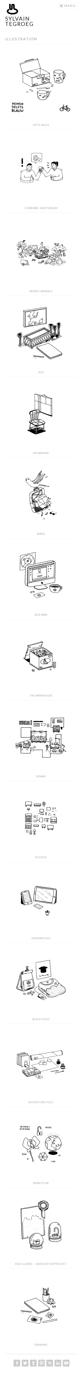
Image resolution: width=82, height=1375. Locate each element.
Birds (41, 533)
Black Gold (41, 1019)
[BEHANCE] (49, 1363)
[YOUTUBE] (65, 1363)
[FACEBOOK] (16, 1363)
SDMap (41, 776)
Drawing (41, 1344)
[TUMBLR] (33, 1363)
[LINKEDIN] (57, 1363)
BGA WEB (41, 614)
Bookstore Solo (41, 1102)
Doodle (41, 857)
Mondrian (41, 453)
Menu (69, 5)
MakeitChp (41, 1183)
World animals (41, 291)
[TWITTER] (24, 1363)
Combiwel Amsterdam (41, 208)
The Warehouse (41, 695)
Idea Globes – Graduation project (41, 1263)
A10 (41, 372)
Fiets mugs (41, 124)
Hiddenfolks (41, 938)
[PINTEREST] (41, 1363)
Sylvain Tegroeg (19, 21)
